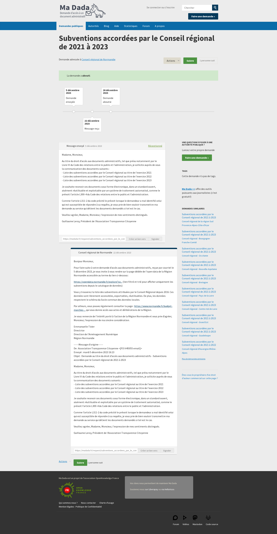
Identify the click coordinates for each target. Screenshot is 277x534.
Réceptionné (155, 145)
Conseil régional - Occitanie (195, 255)
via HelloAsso (167, 489)
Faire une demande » (203, 16)
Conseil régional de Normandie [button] (95, 252)
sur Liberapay (151, 489)
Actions (171, 60)
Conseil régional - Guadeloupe (196, 335)
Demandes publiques (71, 26)
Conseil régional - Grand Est (195, 322)
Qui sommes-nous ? (68, 502)
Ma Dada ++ (188, 188)
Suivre (190, 60)
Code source (212, 524)
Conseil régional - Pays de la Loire (198, 295)
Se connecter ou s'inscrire (161, 7)
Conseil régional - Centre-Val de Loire (199, 308)
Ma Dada (83, 11)
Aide (116, 26)
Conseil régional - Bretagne (195, 282)
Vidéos (186, 524)
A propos (160, 26)
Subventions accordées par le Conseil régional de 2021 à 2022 (199, 343)
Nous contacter (88, 502)
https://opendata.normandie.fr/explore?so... (98, 281)
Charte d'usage (106, 502)
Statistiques (130, 26)
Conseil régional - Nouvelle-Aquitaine (199, 269)
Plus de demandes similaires (193, 359)
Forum (146, 26)
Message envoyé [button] (76, 145)
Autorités (93, 26)
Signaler (155, 239)
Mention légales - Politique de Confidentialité (80, 506)
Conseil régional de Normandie (98, 59)
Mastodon (197, 524)
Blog (106, 26)
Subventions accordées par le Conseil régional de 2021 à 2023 (199, 216)
